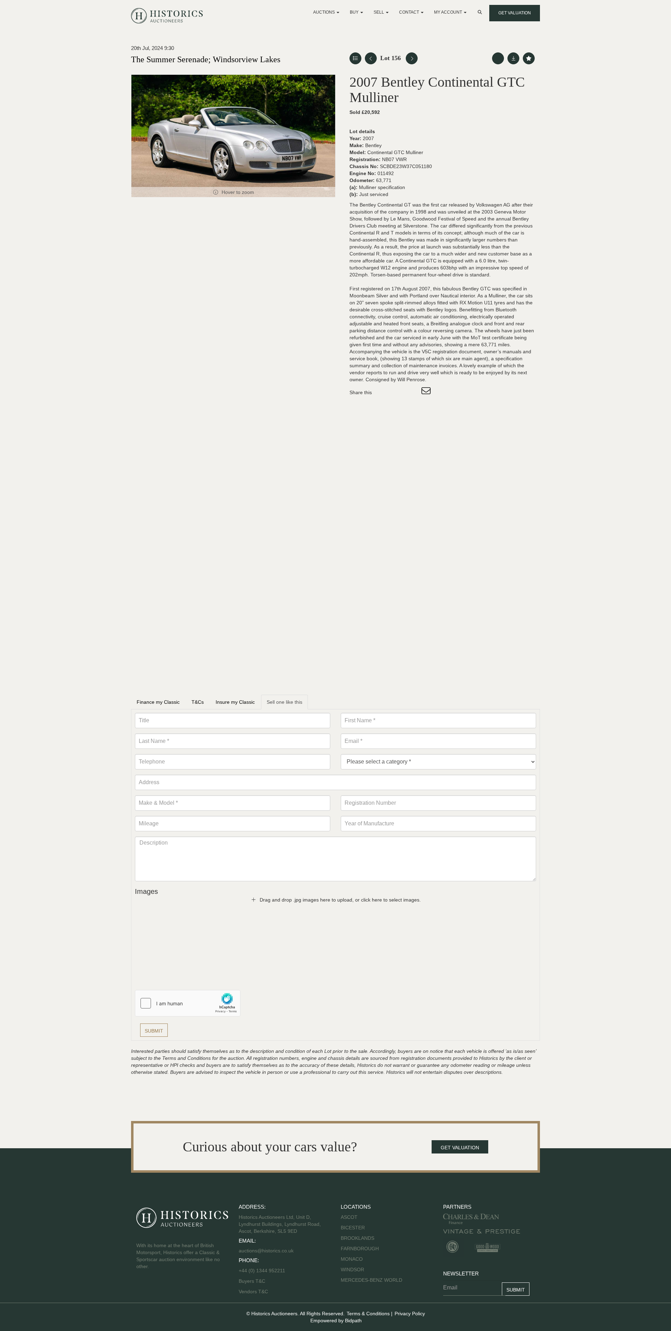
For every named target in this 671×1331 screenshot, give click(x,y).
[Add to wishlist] (529, 58)
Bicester (353, 1227)
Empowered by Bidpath (336, 1320)
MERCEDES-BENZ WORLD (371, 1280)
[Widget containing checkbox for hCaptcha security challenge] (187, 1003)
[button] (480, 12)
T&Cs (198, 702)
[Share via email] (427, 392)
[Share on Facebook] (383, 392)
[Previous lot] (371, 58)
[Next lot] (412, 58)
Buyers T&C (252, 1281)
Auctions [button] (324, 12)
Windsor (352, 1269)
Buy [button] (355, 12)
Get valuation (514, 12)
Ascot (349, 1217)
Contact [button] (409, 12)
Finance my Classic (158, 702)
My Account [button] (448, 12)
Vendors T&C (254, 1291)
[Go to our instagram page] (412, 392)
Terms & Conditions (368, 1313)
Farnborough (360, 1248)
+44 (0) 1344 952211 (262, 1270)
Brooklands (357, 1238)
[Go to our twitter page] (157, 1289)
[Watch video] (498, 58)
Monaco (352, 1259)
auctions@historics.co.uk (266, 1250)
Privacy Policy (410, 1313)
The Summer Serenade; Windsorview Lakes (205, 59)
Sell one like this (284, 702)
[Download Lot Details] (513, 58)
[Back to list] (355, 58)
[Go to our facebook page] (143, 1289)
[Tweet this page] (398, 392)
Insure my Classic (235, 702)
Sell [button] (379, 12)
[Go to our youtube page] (172, 1289)
